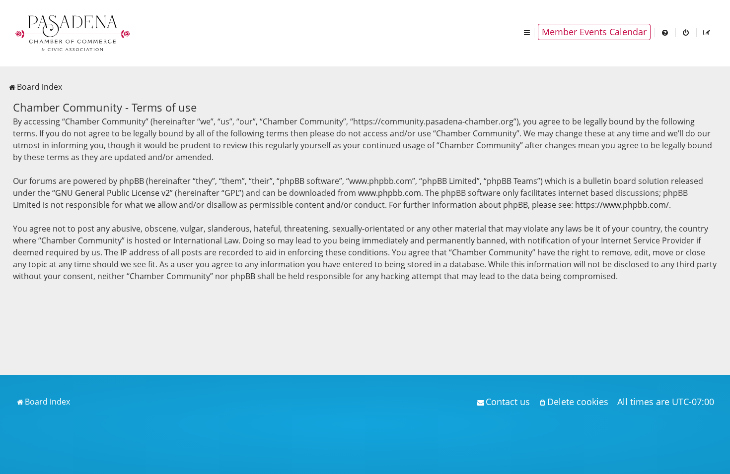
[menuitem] (665, 32)
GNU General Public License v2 (112, 192)
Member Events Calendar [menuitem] (594, 32)
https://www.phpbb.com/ (622, 204)
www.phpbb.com (389, 192)
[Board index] (73, 32)
